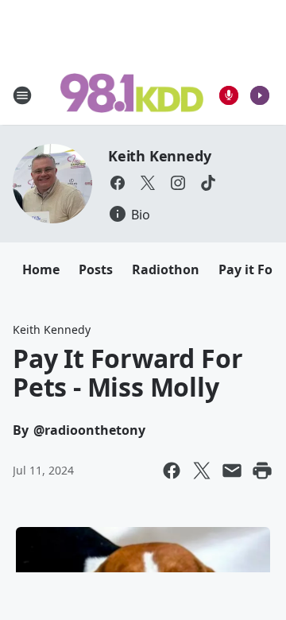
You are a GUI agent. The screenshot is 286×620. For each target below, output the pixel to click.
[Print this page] (262, 470)
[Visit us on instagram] (177, 182)
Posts (96, 269)
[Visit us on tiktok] (208, 182)
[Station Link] (131, 94)
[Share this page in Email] (232, 470)
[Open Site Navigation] (22, 95)
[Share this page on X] (202, 470)
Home (41, 269)
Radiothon (165, 269)
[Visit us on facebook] (117, 182)
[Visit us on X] (147, 182)
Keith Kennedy (159, 155)
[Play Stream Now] (259, 95)
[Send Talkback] (228, 95)
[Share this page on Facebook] (171, 470)
